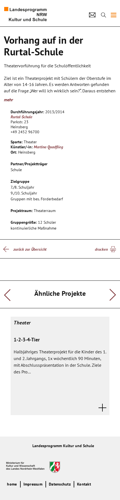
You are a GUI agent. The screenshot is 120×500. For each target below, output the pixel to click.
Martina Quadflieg (48, 146)
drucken (101, 249)
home (12, 484)
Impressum (32, 484)
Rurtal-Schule (21, 116)
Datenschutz (60, 484)
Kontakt (84, 484)
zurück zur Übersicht (29, 249)
